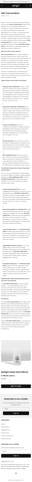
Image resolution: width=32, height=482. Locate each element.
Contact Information (7, 436)
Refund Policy (5, 427)
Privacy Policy (5, 433)
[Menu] (1, 5)
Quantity (3, 378)
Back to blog (17, 334)
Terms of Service (6, 438)
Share (4, 19)
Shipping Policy (5, 430)
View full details (24, 390)
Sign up (16, 413)
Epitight (13, 480)
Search (3, 424)
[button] (27, 5)
